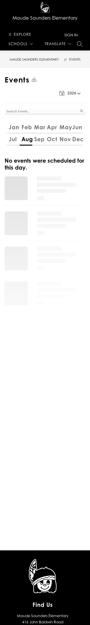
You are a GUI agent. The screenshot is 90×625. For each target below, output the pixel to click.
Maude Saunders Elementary (34, 59)
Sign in (71, 35)
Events (75, 59)
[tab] (13, 128)
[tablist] (45, 128)
